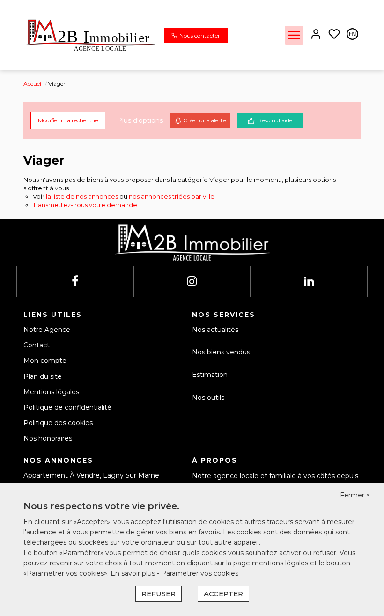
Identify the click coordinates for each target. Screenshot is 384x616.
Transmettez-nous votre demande (85, 205)
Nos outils (208, 397)
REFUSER (158, 593)
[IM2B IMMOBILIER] (90, 34)
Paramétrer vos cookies (199, 573)
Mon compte (44, 360)
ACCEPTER (223, 593)
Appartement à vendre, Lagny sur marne (91, 475)
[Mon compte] (316, 35)
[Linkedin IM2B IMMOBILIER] (309, 281)
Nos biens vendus (221, 352)
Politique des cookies (58, 423)
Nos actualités (215, 329)
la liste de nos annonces (82, 196)
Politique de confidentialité (67, 407)
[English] (352, 35)
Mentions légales (51, 392)
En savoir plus (134, 573)
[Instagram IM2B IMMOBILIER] (192, 281)
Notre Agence (46, 329)
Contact (36, 345)
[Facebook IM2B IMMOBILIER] (75, 281)
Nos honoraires (47, 438)
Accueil (33, 83)
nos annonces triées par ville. (172, 196)
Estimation (210, 374)
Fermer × (355, 495)
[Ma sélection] (334, 35)
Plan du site (42, 376)
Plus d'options (140, 120)
